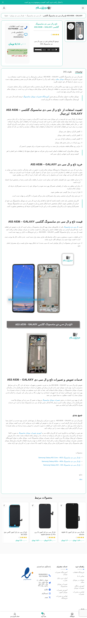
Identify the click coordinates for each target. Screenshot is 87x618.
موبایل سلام (60, 79)
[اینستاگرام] (50, 593)
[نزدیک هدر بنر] (3, 2)
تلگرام (46, 589)
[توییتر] (50, 597)
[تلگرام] (50, 590)
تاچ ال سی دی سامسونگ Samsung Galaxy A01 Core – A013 (59, 457)
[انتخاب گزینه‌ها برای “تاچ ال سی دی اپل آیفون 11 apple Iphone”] (61, 505)
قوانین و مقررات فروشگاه (61, 597)
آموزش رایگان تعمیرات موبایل (79, 587)
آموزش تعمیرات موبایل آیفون (62, 591)
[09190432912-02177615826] (50, 575)
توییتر (46, 597)
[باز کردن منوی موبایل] (82, 8)
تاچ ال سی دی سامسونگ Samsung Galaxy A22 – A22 (61, 465)
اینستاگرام (45, 593)
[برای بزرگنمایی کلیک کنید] (80, 36)
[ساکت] (41, 51)
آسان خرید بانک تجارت (62, 579)
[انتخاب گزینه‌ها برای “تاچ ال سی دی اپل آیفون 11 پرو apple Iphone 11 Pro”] (33, 505)
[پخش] (56, 51)
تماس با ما (80, 576)
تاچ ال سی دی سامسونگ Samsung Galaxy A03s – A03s (61, 461)
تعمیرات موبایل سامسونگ (51, 400)
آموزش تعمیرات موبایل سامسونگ (30, 433)
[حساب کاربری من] (4, 8)
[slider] (37, 49)
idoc (80, 479)
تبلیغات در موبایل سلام (78, 581)
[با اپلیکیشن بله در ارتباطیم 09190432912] (25, 34)
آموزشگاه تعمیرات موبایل (61, 573)
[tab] (78, 72)
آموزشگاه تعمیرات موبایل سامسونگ (36, 97)
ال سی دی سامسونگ (33, 16)
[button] (4, 505)
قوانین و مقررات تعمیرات (78, 593)
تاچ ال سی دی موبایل (17, 16)
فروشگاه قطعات (78, 572)
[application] (46, 49)
